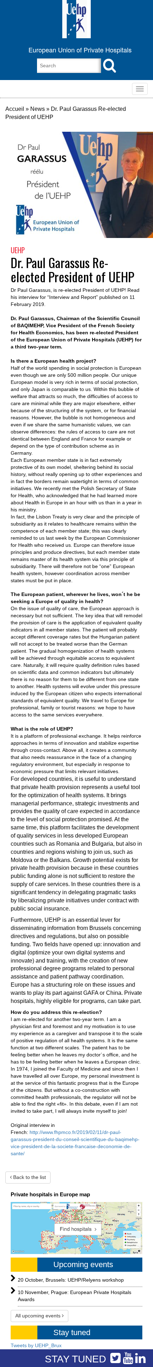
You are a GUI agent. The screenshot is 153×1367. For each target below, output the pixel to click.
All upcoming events (38, 1315)
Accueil (14, 109)
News (37, 109)
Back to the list (29, 1177)
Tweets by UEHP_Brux (36, 1345)
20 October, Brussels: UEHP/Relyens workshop (71, 1280)
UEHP (18, 250)
